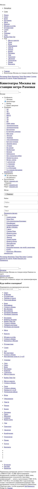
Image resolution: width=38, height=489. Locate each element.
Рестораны (7, 20)
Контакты (11, 64)
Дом (9, 55)
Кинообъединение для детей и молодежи (20, 247)
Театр (10, 42)
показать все (8, 172)
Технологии (12, 60)
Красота (7, 24)
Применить (4, 260)
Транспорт (11, 57)
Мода (6, 22)
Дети (5, 35)
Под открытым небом (13, 156)
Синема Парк (11, 231)
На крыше (9, 148)
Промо (10, 62)
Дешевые (9, 137)
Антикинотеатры (12, 127)
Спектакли (8, 372)
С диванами (10, 164)
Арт (5, 31)
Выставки (27, 76)
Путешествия (8, 28)
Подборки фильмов (11, 312)
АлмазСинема (11, 239)
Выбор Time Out (9, 37)
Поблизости (10, 154)
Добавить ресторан (10, 325)
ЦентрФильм (11, 243)
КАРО (8, 249)
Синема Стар (11, 235)
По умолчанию (12, 175)
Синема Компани (12, 225)
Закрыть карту (5, 276)
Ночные (9, 152)
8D (7, 121)
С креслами (10, 166)
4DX (8, 113)
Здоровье (7, 33)
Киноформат (10, 223)
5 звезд (8, 229)
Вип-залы (9, 133)
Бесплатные (10, 129)
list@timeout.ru (29, 486)
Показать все (21, 78)
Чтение (10, 49)
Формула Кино (11, 241)
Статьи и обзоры (10, 307)
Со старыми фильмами (14, 170)
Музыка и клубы (10, 26)
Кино (6, 18)
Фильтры (3, 270)
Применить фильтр (10, 213)
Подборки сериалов (11, 314)
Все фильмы (8, 309)
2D (7, 109)
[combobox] (21, 194)
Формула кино (11, 233)
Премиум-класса (12, 158)
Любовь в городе (10, 298)
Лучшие (9, 146)
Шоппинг (7, 416)
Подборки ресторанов (11, 327)
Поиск (6, 15)
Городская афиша (10, 300)
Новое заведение (12, 105)
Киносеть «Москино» (13, 251)
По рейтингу (11, 177)
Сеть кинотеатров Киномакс (16, 221)
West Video (10, 245)
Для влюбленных (12, 139)
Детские (9, 135)
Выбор (8, 103)
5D (7, 117)
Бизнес (10, 51)
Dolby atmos (10, 123)
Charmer (10, 488)
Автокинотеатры (12, 125)
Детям (15, 78)
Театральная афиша (10, 392)
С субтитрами (11, 168)
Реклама (7, 466)
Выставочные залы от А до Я (14, 356)
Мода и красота (13, 40)
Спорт (6, 29)
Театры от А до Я (10, 390)
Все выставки (9, 353)
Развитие (7, 370)
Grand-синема (11, 217)
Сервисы (7, 418)
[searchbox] (14, 194)
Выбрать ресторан (10, 319)
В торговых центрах (13, 131)
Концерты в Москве (11, 341)
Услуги (6, 443)
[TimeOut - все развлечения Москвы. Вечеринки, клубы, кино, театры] (4, 3)
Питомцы (11, 53)
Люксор (9, 237)
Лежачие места (11, 144)
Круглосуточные (12, 141)
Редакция (7, 464)
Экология (11, 58)
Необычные (10, 150)
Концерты (15, 76)
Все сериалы (8, 311)
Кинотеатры (11, 101)
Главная (7, 71)
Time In (10, 48)
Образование (12, 46)
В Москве (7, 294)
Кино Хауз (10, 219)
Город (6, 17)
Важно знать (8, 419)
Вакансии (7, 468)
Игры (10, 44)
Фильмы (9, 99)
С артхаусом (10, 162)
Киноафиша (8, 305)
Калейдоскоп (8, 433)
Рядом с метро (11, 160)
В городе (9, 78)
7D (7, 119)
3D (7, 111)
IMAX (8, 115)
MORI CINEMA (12, 227)
